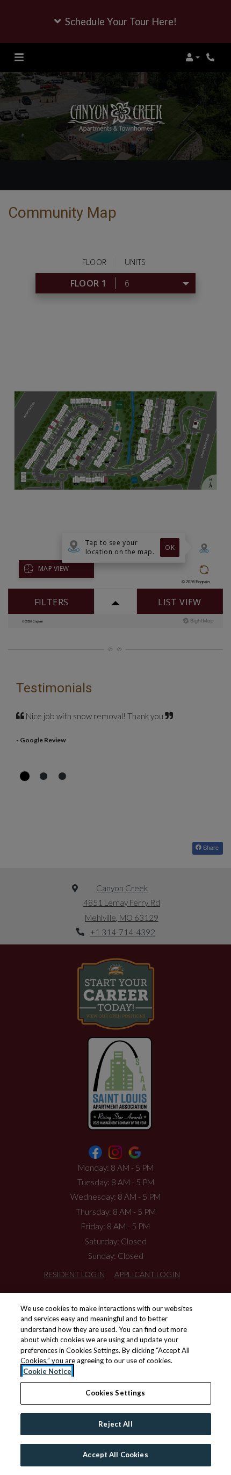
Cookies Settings (115, 1392)
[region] (115, 1384)
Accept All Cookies (115, 1454)
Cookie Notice (47, 1371)
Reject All (115, 1424)
